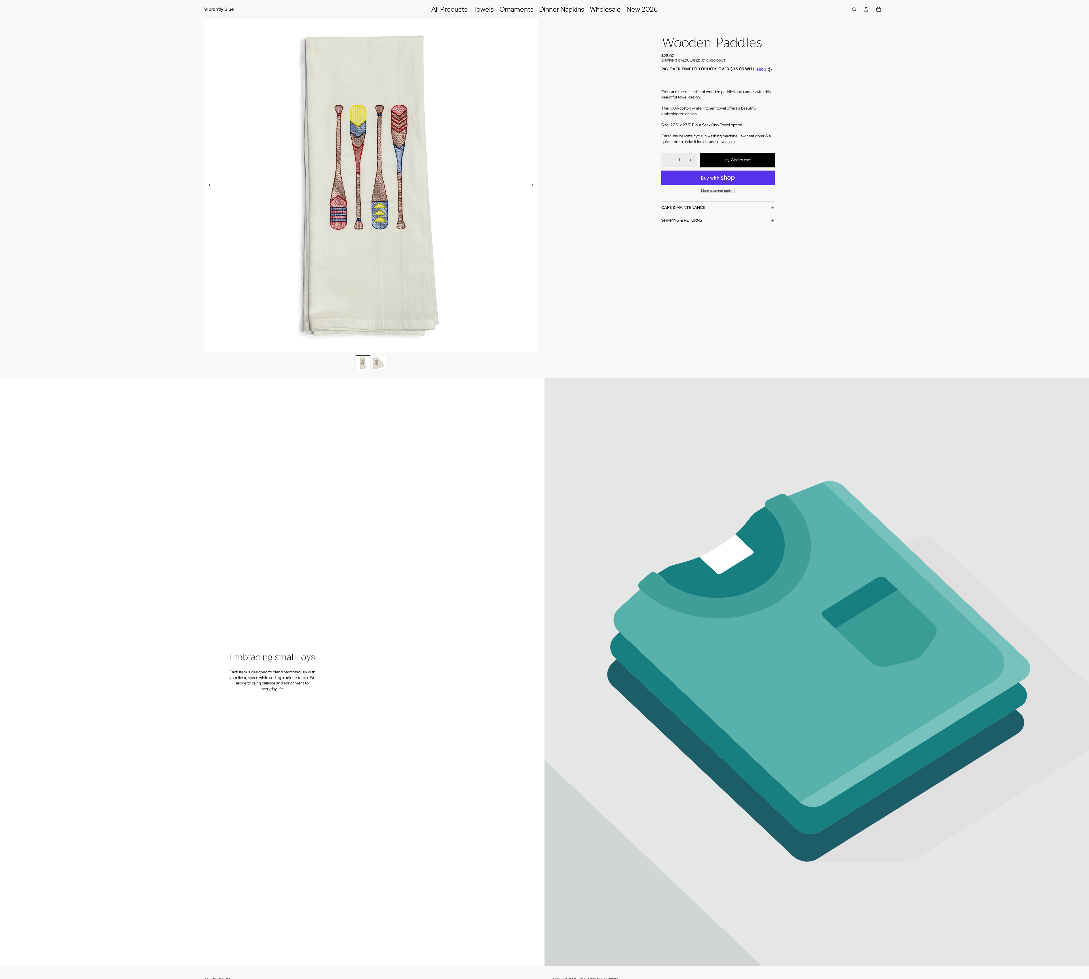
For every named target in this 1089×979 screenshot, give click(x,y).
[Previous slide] (209, 185)
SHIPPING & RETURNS (681, 220)
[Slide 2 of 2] (379, 362)
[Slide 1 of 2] (363, 362)
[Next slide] (533, 185)
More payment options (718, 191)
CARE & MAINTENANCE (683, 207)
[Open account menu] (866, 9)
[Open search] (854, 9)
